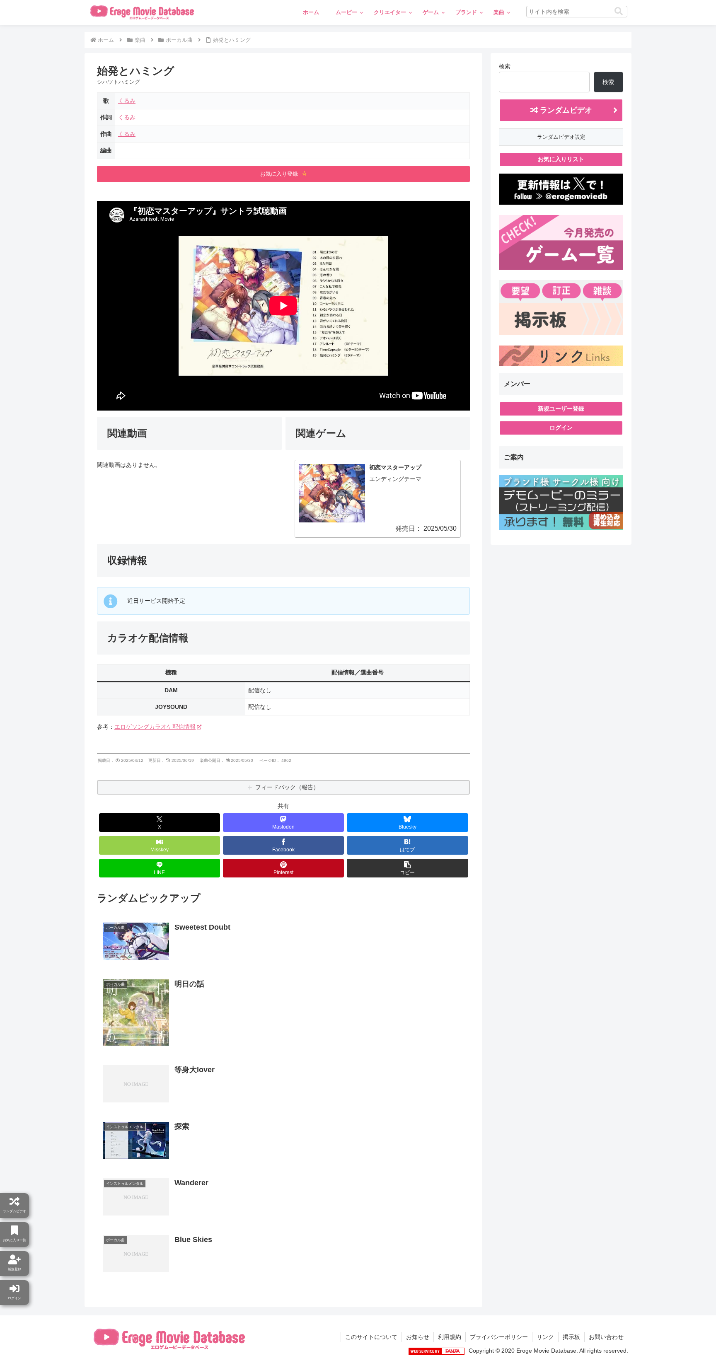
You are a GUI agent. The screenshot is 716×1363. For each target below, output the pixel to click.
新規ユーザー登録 (561, 408)
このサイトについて (371, 1337)
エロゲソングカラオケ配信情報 (155, 726)
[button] (618, 11)
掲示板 (571, 1337)
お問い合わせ (606, 1337)
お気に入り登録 (280, 174)
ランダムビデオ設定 (561, 137)
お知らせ (417, 1337)
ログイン (561, 427)
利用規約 (449, 1337)
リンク (545, 1337)
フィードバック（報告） (287, 787)
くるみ (126, 100)
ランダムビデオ (565, 110)
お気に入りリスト (561, 159)
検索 (504, 66)
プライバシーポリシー (499, 1337)
